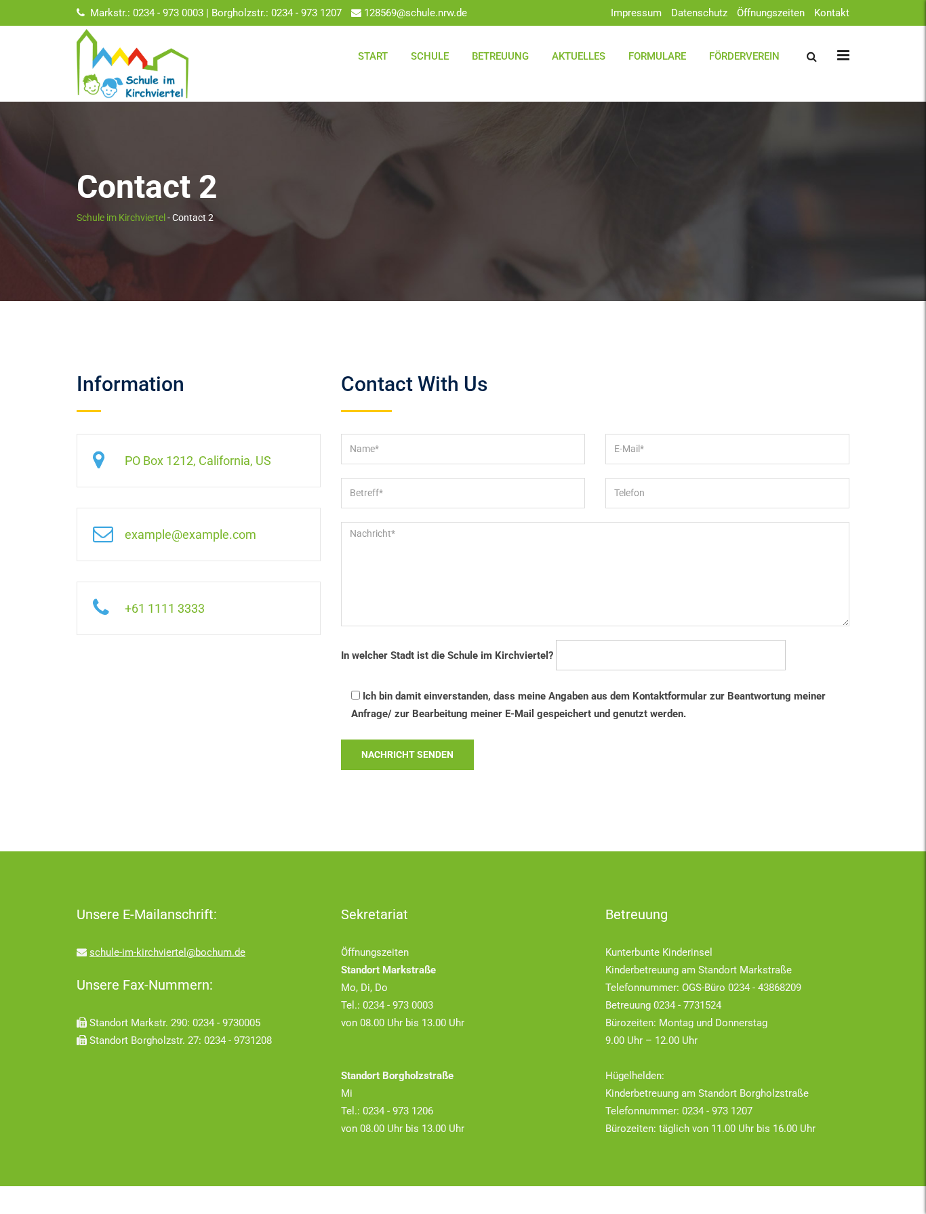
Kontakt (831, 13)
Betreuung (500, 56)
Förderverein (744, 56)
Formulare (657, 56)
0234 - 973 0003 (169, 13)
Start (373, 56)
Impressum (636, 13)
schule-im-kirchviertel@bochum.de (167, 952)
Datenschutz (699, 13)
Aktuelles (578, 56)
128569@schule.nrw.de (415, 13)
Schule (430, 56)
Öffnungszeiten (771, 13)
